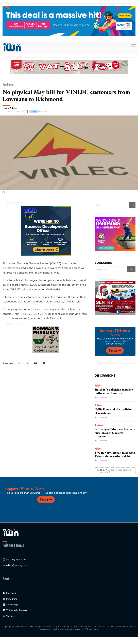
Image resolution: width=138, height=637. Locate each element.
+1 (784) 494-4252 (16, 559)
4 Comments (102, 397)
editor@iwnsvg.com (16, 565)
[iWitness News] (11, 532)
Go (131, 269)
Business (8, 84)
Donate (113, 350)
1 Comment (102, 417)
